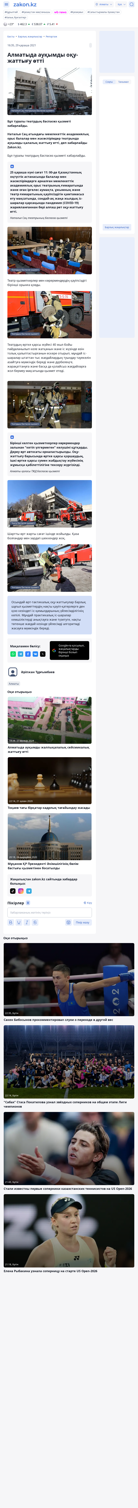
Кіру (89, 902)
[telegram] (21, 654)
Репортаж (51, 36)
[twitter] (43, 654)
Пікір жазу (82, 922)
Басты (10, 36)
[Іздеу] (132, 4)
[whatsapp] (13, 654)
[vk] (35, 654)
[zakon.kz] (25, 4)
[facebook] (28, 654)
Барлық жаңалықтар (30, 36)
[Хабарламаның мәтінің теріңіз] (49, 912)
